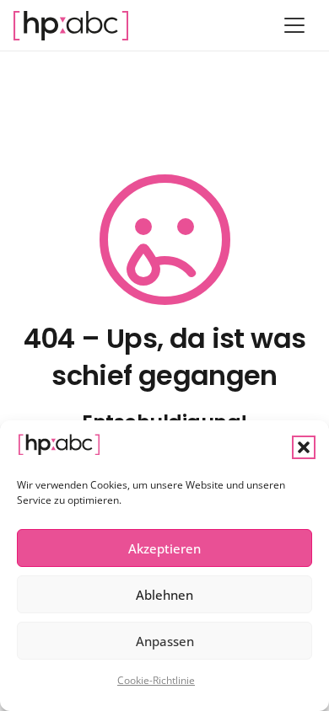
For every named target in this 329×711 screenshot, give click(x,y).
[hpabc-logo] (70, 25)
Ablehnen (164, 594)
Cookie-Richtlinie (156, 680)
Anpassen (165, 641)
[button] (303, 447)
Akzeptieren (164, 548)
